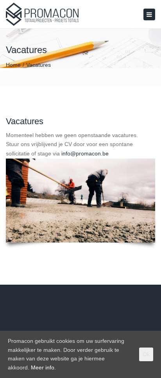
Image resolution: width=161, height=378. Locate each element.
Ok (146, 354)
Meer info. (43, 367)
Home (13, 65)
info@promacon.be (85, 153)
